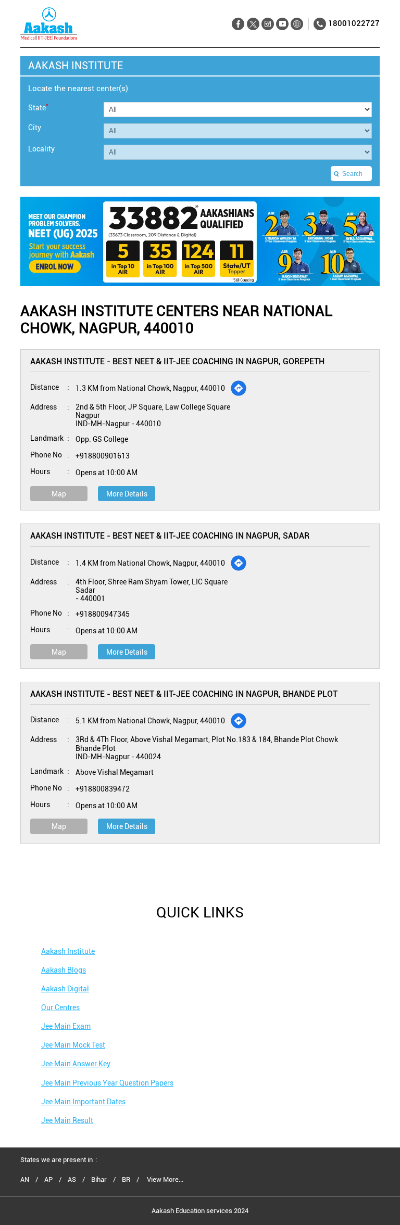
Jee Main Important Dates (83, 1102)
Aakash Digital (65, 989)
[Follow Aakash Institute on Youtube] (282, 24)
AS (72, 1179)
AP (48, 1179)
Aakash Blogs (63, 970)
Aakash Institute (68, 951)
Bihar (99, 1179)
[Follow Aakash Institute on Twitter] (252, 24)
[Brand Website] (296, 24)
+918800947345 (103, 614)
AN (24, 1179)
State (38, 107)
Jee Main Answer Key (75, 1064)
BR (126, 1179)
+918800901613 (103, 456)
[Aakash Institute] (48, 23)
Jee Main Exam (66, 1026)
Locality (41, 149)
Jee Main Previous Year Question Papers (107, 1083)
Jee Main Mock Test (73, 1045)
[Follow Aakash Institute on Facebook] (238, 24)
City (34, 127)
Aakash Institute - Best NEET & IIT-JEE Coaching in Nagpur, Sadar (169, 536)
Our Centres (60, 1007)
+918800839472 (103, 789)
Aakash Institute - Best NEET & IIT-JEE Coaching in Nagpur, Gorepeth (177, 361)
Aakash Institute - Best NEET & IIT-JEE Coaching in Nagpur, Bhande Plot (184, 694)
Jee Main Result (67, 1120)
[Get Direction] (238, 388)
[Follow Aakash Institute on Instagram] (267, 24)
